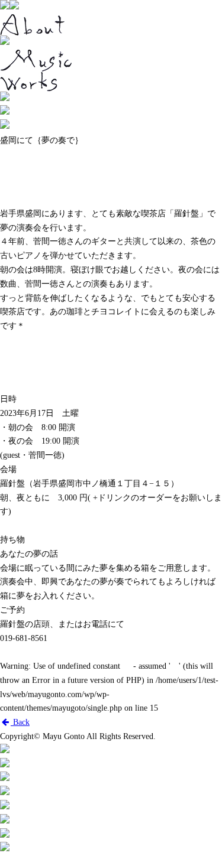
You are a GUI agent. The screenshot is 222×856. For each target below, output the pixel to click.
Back (20, 722)
